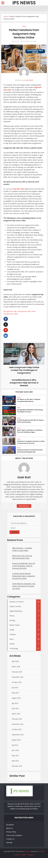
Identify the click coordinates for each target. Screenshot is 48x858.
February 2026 (17, 672)
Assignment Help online (27, 311)
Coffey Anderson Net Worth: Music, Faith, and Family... (30, 421)
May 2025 (15, 693)
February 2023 (17, 719)
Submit (14, 532)
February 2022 (17, 766)
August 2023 (16, 698)
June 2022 (15, 750)
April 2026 (15, 661)
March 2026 (16, 667)
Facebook (17, 855)
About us (9, 828)
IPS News (27, 851)
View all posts (24, 506)
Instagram (30, 855)
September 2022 (18, 735)
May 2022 (15, 755)
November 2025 (17, 677)
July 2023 (15, 703)
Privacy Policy (11, 832)
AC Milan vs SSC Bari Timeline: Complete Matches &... (28, 400)
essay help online (18, 189)
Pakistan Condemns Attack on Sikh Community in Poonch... (31, 442)
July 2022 (15, 745)
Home (5, 16)
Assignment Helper (11, 314)
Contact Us (10, 839)
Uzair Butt (26, 41)
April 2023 (15, 708)
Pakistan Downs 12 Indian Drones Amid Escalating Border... (30, 451)
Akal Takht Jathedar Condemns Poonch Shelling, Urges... (29, 431)
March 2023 (16, 714)
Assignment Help (10, 311)
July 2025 (15, 687)
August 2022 (16, 740)
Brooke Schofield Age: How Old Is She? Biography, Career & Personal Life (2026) (23, 565)
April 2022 (15, 761)
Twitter (24, 855)
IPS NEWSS (24, 2)
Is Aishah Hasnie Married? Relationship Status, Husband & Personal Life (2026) (23, 575)
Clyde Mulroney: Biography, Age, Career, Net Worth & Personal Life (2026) (24, 586)
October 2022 (17, 729)
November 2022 (17, 724)
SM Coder (41, 851)
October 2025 (17, 682)
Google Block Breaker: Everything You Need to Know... (30, 411)
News (24, 26)
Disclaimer (10, 825)
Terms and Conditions (14, 835)
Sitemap (9, 842)
